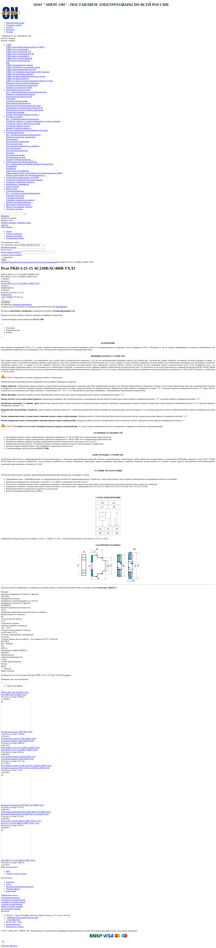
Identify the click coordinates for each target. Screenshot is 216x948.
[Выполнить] (44, 245)
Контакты (10, 29)
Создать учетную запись (11, 255)
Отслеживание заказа (10, 245)
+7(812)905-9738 (13, 920)
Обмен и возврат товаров (12, 907)
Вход (3, 247)
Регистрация (10, 247)
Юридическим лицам (15, 23)
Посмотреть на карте (15, 927)
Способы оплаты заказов (11, 904)
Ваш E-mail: (6, 250)
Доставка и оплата (14, 25)
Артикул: (5, 286)
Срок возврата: (7, 297)
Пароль (4, 252)
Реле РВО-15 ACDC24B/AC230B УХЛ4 (18, 860)
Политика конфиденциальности (19, 887)
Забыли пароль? (14, 252)
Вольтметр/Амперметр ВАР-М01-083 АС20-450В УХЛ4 (25, 814)
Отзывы (9, 32)
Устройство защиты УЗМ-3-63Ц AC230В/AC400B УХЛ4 (25, 768)
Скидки (9, 27)
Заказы (9, 231)
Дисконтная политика (10, 898)
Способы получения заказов (13, 900)
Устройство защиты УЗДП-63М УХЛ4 (17, 759)
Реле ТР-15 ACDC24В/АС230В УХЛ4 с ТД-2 (20, 823)
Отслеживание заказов (10, 909)
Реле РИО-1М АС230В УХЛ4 (13, 695)
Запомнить (8, 257)
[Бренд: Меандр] (6, 295)
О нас (8, 884)
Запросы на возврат (14, 236)
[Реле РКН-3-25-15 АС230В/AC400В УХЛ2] (20, 283)
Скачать (66, 675)
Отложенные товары (15, 238)
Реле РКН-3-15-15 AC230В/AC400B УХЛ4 (19, 750)
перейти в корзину (9, 223)
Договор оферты (13, 889)
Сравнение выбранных (22, 304)
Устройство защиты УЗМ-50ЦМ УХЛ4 (17, 741)
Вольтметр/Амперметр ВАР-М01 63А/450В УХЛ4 (22, 805)
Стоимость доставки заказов (13, 902)
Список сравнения (14, 234)
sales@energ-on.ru (13, 924)
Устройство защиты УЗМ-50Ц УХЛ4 (16, 732)
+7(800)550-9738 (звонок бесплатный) (22, 918)
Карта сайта (11, 891)
